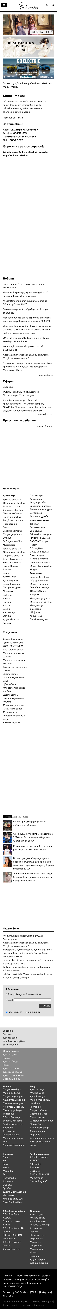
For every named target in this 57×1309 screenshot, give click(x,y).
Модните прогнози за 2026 (14, 655)
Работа (34, 1255)
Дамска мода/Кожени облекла (33, 83)
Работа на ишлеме (40, 537)
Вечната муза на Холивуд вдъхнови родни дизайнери (26, 311)
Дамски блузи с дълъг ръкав (15, 668)
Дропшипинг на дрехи (42, 1138)
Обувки (7, 615)
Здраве (7, 1188)
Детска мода (37, 1096)
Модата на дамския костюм (14, 661)
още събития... (45, 426)
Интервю (35, 1106)
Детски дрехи (11, 580)
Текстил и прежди (40, 1224)
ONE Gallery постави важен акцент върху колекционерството (26, 339)
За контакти (10, 1044)
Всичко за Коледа (39, 1127)
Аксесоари (9, 1131)
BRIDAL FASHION (39, 1174)
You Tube (8, 1295)
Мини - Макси (10, 86)
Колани (7, 601)
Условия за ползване (14, 1041)
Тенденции (8, 1113)
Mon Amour (36, 1177)
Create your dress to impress (17, 1304)
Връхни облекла (12, 499)
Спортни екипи (11, 1078)
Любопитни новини (14, 1144)
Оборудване (36, 548)
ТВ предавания (38, 590)
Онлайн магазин (11, 1050)
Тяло (5, 1174)
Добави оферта (39, 1262)
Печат (33, 544)
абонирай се (15, 1011)
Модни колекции (12, 1089)
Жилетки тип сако (13, 639)
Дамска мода (37, 1089)
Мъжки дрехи (37, 1217)
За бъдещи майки (12, 541)
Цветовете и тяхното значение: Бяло (14, 677)
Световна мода (11, 1117)
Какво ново (36, 615)
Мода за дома (37, 1117)
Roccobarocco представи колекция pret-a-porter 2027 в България (32, 848)
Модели (34, 569)
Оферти (9, 381)
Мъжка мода (37, 1092)
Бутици (7, 537)
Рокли (6, 1057)
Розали (24, 1301)
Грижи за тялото (13, 1124)
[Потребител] (54, 5)
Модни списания (39, 583)
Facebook (24, 1292)
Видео (25, 816)
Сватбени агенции (40, 587)
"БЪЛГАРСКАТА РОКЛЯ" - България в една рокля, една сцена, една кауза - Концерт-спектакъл (33, 877)
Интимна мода (11, 1134)
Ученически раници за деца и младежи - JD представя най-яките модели (25, 294)
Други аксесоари (12, 619)
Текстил (34, 523)
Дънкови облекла (12, 559)
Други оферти (38, 1259)
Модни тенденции (40, 1099)
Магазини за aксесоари (36, 607)
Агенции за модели (40, 562)
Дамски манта (11, 1068)
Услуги (33, 1252)
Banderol (34, 1167)
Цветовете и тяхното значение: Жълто (14, 698)
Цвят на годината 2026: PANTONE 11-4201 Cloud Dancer (13, 646)
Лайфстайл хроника (14, 1099)
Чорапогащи (10, 523)
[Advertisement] (28, 188)
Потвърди (45, 1005)
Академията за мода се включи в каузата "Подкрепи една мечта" (26, 356)
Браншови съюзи (39, 577)
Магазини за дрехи (40, 598)
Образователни (39, 580)
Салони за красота (40, 505)
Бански (7, 569)
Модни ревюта (11, 1092)
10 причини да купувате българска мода (14, 715)
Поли (6, 1064)
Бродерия (8, 386)
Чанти (6, 598)
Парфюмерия (37, 495)
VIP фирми (35, 612)
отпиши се (34, 1011)
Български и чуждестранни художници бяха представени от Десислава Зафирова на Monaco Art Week (27, 366)
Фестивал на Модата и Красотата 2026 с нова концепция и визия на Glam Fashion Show (33, 837)
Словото (35, 1301)
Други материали (39, 551)
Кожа (6, 1167)
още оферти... (46, 414)
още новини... (46, 374)
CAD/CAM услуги (39, 541)
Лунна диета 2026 (13, 1198)
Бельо (6, 527)
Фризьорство (38, 502)
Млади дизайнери (12, 1110)
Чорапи (7, 605)
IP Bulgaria (47, 1301)
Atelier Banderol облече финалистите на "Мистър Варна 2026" (25, 302)
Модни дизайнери (12, 534)
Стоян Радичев (38, 1181)
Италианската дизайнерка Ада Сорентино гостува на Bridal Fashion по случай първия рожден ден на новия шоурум (27, 329)
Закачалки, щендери (41, 534)
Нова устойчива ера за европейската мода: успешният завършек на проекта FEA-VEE (27, 319)
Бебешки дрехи (11, 583)
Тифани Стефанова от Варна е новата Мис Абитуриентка (27, 968)
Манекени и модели (13, 1103)
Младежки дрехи (12, 587)
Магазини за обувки (41, 601)
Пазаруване (36, 1124)
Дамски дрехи (10, 1054)
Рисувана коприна (13, 520)
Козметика (36, 498)
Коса (5, 1160)
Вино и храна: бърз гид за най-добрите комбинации (24, 286)
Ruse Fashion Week (13, 1202)
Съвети (7, 1184)
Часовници (9, 612)
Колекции (35, 1103)
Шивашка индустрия (41, 1120)
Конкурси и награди (13, 1106)
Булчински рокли (12, 506)
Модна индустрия (13, 1096)
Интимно (8, 1195)
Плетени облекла (12, 513)
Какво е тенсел (11, 722)
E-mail (9, 1000)
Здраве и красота (12, 1120)
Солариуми (36, 512)
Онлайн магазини (39, 619)
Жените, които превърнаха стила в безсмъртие (23, 348)
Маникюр (8, 1170)
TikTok (35, 1292)
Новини (8, 278)
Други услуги (37, 555)
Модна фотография (41, 565)
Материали (36, 1248)
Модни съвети (38, 1110)
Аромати (8, 1127)
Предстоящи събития (19, 420)
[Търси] (48, 5)
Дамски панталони (13, 1075)
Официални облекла (14, 503)
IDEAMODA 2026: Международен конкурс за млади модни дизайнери (27, 975)
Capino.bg (39, 1304)
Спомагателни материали (38, 529)
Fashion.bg (8, 83)
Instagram (45, 1292)
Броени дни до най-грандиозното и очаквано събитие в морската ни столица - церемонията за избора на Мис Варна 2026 (33, 863)
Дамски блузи (10, 1061)
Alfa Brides (35, 1163)
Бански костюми (12, 530)
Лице (5, 1156)
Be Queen (35, 1170)
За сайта (8, 1030)
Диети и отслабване (14, 1191)
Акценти (16, 816)
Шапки (7, 608)
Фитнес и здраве (39, 516)
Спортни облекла (13, 509)
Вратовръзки (10, 565)
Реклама (7, 1034)
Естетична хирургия (41, 509)
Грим (5, 1163)
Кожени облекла (12, 516)
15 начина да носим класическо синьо (13, 707)
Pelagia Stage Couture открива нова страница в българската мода (28, 962)
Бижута (7, 594)
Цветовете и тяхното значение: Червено (14, 688)
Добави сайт (10, 1037)
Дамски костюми (13, 1071)
